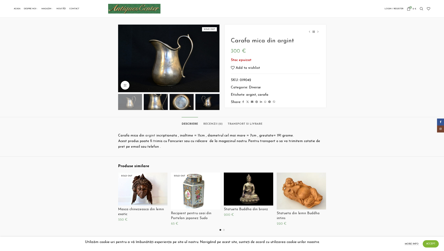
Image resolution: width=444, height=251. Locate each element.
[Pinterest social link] (256, 102)
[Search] (421, 8)
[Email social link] (252, 102)
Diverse (255, 87)
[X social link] (247, 102)
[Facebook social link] (243, 102)
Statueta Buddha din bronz (246, 209)
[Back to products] (314, 32)
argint (251, 95)
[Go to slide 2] (224, 230)
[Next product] (318, 32)
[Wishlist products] (428, 8)
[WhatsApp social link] (265, 102)
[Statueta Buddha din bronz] (248, 189)
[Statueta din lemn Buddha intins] (301, 191)
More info (412, 244)
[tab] (190, 122)
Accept (430, 244)
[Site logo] (134, 8)
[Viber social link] (274, 102)
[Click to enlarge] (125, 85)
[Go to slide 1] (220, 230)
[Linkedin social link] (261, 102)
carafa (263, 95)
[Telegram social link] (269, 102)
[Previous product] (309, 32)
